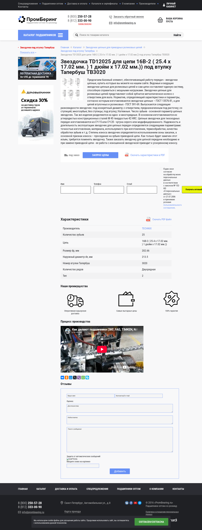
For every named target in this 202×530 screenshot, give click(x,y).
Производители (147, 3)
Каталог (77, 47)
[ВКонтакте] (62, 377)
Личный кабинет (171, 5)
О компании (128, 3)
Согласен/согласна (151, 521)
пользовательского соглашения (172, 206)
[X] (75, 377)
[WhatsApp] (83, 377)
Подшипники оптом (52, 3)
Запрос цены (100, 155)
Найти (177, 35)
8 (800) (79, 16)
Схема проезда (84, 24)
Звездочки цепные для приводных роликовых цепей (114, 47)
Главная (65, 47)
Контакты (23, 6)
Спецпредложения (28, 3)
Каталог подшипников (40, 35)
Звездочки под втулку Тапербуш (37, 47)
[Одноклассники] (66, 377)
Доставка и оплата (77, 3)
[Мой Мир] (70, 377)
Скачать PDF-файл (162, 219)
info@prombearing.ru (125, 22)
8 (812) (79, 20)
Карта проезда (72, 511)
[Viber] (79, 377)
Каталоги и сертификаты (105, 3)
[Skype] (87, 377)
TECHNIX (147, 228)
